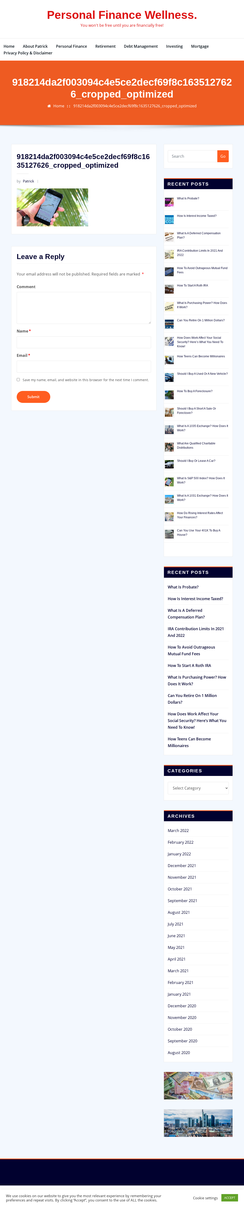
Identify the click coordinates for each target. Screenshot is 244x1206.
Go (223, 156)
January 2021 (179, 994)
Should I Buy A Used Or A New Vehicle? (202, 373)
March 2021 (178, 970)
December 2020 (182, 1005)
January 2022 (179, 854)
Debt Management (141, 46)
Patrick (25, 181)
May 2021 (176, 947)
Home (9, 46)
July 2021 (175, 924)
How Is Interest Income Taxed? (197, 216)
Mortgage (200, 46)
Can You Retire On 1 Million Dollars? (201, 320)
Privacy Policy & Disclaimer (28, 53)
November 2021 (182, 877)
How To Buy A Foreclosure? (195, 391)
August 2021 (179, 912)
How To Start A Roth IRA (192, 285)
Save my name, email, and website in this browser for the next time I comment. (86, 380)
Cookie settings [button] (205, 1198)
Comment (26, 286)
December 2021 (182, 865)
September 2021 (182, 900)
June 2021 (176, 935)
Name (24, 331)
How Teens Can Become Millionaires (201, 356)
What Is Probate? (188, 198)
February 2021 (180, 982)
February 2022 (180, 842)
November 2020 (182, 1017)
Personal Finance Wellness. (122, 15)
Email (23, 355)
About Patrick (35, 46)
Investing (174, 46)
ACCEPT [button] (229, 1198)
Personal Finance (71, 46)
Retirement (105, 46)
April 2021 (177, 959)
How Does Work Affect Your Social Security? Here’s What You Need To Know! (200, 342)
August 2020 (179, 1052)
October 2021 (180, 889)
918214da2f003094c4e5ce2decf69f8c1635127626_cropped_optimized (135, 106)
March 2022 (178, 830)
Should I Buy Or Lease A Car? (196, 461)
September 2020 (182, 1041)
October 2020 (180, 1029)
